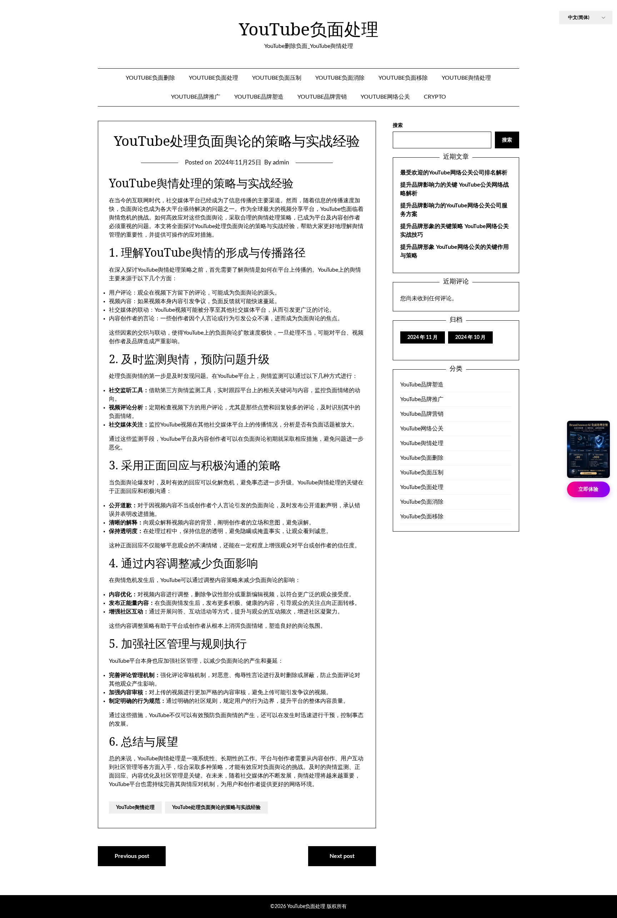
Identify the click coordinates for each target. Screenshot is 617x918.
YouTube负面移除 (403, 78)
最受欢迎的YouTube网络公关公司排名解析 (453, 173)
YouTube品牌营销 (322, 97)
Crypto (435, 97)
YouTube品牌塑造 (259, 97)
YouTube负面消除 (340, 78)
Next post (342, 856)
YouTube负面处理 (308, 29)
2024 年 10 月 (470, 337)
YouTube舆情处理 (466, 78)
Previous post (132, 856)
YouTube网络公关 (385, 97)
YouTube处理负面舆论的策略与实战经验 (216, 807)
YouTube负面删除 (150, 78)
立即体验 (588, 489)
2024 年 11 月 (422, 337)
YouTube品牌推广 (195, 97)
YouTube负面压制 (276, 78)
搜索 (398, 125)
